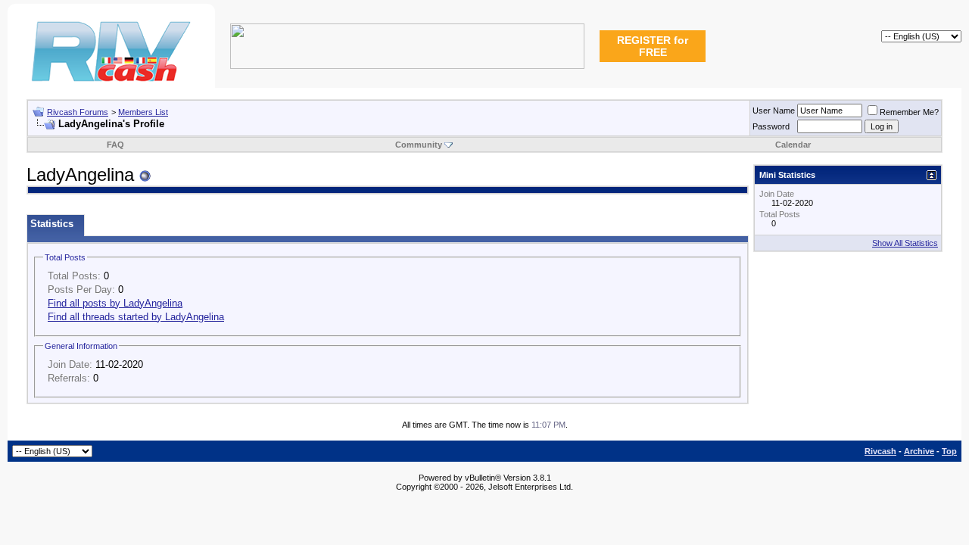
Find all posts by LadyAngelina (115, 303)
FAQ (115, 144)
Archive (919, 451)
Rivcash (880, 451)
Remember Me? (909, 112)
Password (771, 126)
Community (418, 144)
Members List (143, 112)
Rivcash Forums (77, 112)
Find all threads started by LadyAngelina (136, 316)
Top (949, 451)
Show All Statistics (905, 243)
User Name (773, 110)
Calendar (793, 144)
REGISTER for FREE (652, 46)
